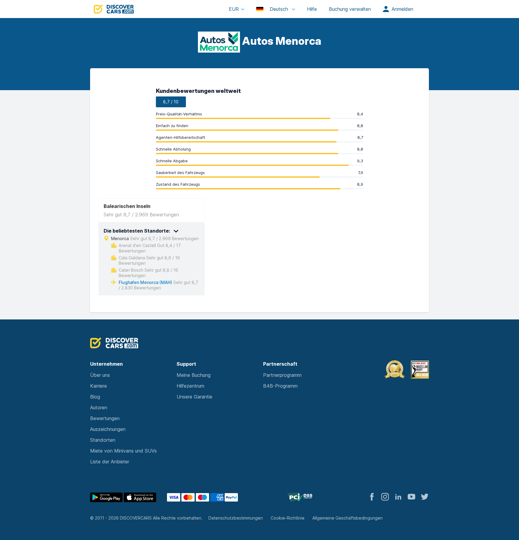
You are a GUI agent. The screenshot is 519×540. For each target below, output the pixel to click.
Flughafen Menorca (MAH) (145, 282)
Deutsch (279, 9)
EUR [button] (234, 9)
